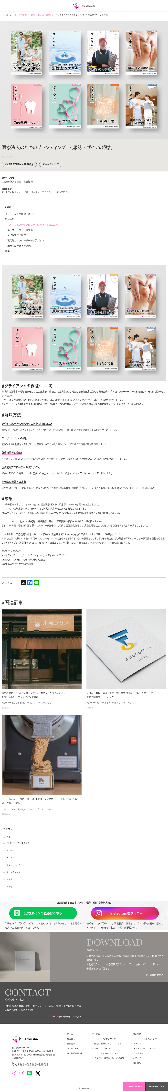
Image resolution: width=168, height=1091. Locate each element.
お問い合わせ (73, 1048)
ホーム (70, 1034)
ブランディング (44, 703)
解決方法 (9, 219)
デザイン (31, 703)
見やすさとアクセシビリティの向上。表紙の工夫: (32, 225)
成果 (7, 251)
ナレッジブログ (142, 1044)
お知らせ (137, 1058)
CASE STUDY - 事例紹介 (14, 703)
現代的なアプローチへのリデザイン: (25, 240)
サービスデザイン (102, 1048)
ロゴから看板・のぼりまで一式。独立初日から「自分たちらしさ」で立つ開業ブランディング (120, 695)
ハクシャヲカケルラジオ (146, 1039)
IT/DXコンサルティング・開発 (107, 1044)
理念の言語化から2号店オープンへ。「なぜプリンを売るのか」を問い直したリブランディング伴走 (34, 695)
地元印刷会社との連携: (19, 246)
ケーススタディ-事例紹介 (147, 1048)
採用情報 (137, 1063)
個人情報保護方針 (75, 1053)
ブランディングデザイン (105, 1039)
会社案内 (71, 1039)
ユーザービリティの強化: (20, 230)
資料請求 (71, 1044)
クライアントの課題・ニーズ (19, 214)
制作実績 (139, 1053)
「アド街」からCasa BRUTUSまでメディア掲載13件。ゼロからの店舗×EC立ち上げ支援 (39, 801)
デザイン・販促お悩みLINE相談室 (109, 1058)
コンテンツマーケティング (106, 1053)
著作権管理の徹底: (16, 235)
